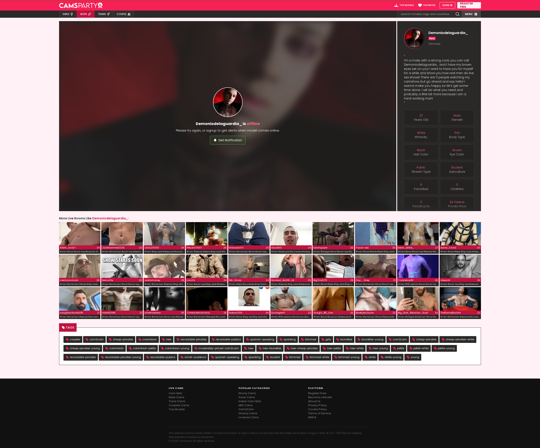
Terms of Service (319, 413)
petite (400, 348)
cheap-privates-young (85, 348)
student (275, 357)
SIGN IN (447, 5)
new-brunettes (272, 348)
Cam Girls (175, 393)
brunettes (346, 339)
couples (75, 339)
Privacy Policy (317, 405)
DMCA (312, 417)
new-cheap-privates (304, 348)
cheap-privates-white (460, 339)
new (168, 339)
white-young (393, 357)
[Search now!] (458, 14)
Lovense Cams (249, 417)
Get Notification (230, 140)
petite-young (446, 348)
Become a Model (320, 397)
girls (328, 339)
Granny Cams (248, 413)
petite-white (421, 348)
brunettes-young (372, 339)
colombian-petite (144, 348)
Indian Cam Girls (250, 401)
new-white (356, 348)
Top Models (177, 409)
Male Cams (176, 397)
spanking (290, 339)
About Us (314, 401)
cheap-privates (123, 339)
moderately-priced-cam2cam (218, 348)
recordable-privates (194, 339)
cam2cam (96, 339)
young (415, 357)
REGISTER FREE (466, 5)
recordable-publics (228, 339)
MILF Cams (246, 405)
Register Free (317, 393)
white (372, 357)
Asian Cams (247, 397)
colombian (149, 339)
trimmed (310, 339)
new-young (380, 348)
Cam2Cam (246, 409)
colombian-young (177, 348)
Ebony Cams (247, 393)
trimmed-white (319, 357)
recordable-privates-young (123, 357)
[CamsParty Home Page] (81, 5)
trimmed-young (348, 357)
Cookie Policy (317, 409)
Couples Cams (179, 405)
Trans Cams (177, 401)
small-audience (195, 357)
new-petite (334, 348)
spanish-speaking (262, 339)
